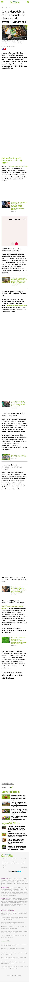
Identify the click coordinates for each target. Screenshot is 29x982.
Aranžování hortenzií (11, 902)
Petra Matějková (11, 46)
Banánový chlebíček (15, 890)
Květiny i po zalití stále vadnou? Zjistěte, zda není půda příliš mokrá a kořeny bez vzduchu (13, 936)
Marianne (13, 861)
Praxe (6, 7)
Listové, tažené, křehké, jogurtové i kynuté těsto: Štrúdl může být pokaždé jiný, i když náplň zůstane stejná (14, 967)
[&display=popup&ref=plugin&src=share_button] (3, 49)
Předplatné (5, 858)
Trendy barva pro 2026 (21, 902)
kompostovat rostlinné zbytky (18, 166)
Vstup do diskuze (6, 787)
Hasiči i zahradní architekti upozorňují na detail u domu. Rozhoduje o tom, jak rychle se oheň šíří (19, 805)
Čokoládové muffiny (22, 887)
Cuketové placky (12, 895)
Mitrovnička (6, 905)
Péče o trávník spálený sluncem (15, 898)
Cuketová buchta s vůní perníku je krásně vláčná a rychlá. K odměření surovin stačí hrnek (13, 949)
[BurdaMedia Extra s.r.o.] (14, 871)
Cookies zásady (24, 867)
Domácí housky (19, 892)
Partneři (4, 867)
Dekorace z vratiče (9, 901)
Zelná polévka (4, 892)
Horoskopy (18, 883)
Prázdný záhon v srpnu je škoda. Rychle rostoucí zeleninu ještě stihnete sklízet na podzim (14, 914)
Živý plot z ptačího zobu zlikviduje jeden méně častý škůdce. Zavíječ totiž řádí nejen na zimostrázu (17, 847)
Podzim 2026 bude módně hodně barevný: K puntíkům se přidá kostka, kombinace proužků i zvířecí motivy (14, 958)
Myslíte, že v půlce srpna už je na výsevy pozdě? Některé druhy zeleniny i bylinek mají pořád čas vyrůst (16, 829)
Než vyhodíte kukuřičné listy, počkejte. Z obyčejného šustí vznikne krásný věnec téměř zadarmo (16, 841)
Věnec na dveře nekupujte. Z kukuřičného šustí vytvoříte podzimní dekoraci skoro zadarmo (12, 923)
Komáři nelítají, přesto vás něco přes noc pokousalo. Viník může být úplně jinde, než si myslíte (18, 798)
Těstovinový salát (10, 893)
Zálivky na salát (23, 890)
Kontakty (5, 861)
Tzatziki (2, 890)
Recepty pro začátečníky (15, 889)
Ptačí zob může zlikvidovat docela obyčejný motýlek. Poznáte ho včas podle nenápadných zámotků (14, 927)
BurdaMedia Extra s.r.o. (16, 975)
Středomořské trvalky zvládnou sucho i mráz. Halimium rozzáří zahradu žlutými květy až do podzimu (14, 932)
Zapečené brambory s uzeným (21, 893)
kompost (4, 783)
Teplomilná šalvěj (15, 904)
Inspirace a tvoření (10, 899)
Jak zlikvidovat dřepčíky (15, 905)
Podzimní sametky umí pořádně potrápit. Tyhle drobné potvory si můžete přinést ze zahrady (14, 918)
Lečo (22, 889)
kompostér (11, 783)
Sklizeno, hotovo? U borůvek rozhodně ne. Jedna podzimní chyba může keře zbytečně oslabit (19, 812)
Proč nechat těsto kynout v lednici (16, 878)
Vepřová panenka (11, 892)
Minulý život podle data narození (8, 883)
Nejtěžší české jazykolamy (22, 881)
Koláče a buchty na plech (11, 881)
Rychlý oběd (7, 890)
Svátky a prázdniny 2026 (6, 904)
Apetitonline (14, 858)
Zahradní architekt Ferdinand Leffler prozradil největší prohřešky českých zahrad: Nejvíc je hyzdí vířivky (14, 944)
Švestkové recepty (13, 887)
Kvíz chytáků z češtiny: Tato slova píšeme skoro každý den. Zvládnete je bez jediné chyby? (13, 962)
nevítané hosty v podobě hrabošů (17, 305)
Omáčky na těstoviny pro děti (10, 880)
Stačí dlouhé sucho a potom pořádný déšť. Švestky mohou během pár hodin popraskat (19, 819)
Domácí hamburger (5, 889)
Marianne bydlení (14, 863)
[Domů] (7, 855)
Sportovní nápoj (4, 895)
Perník (25, 889)
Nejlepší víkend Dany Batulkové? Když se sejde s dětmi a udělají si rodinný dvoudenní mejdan (14, 953)
